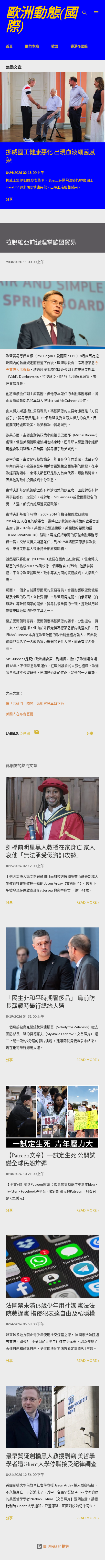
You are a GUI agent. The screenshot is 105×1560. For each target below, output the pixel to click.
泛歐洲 (25, 733)
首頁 (9, 46)
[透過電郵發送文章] (37, 733)
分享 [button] (9, 199)
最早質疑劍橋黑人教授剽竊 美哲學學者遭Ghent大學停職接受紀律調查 (51, 1460)
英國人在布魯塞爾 (19, 714)
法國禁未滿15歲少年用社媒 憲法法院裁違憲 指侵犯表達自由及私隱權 (50, 1309)
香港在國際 (79, 46)
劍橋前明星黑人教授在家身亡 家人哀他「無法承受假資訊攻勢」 (50, 851)
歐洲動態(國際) (41, 19)
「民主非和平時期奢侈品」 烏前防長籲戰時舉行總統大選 (50, 1002)
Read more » (87, 902)
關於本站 (32, 46)
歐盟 (54, 46)
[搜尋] (84, 9)
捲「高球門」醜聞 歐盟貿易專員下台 (35, 703)
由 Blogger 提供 (55, 1546)
